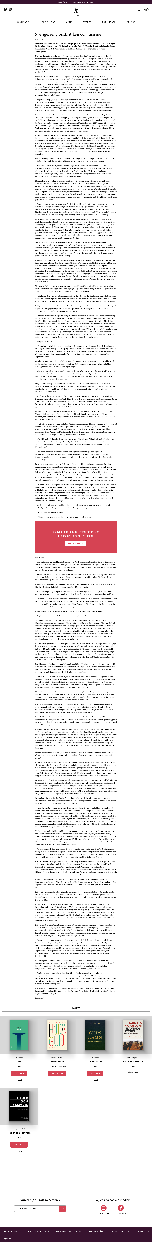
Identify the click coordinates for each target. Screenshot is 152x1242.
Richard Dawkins (57, 1058)
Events (87, 22)
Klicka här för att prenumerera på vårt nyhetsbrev (76, 2)
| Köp (19, 1073)
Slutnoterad (133, 1072)
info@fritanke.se (13, 1231)
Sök (139, 9)
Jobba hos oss (62, 1231)
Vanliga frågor (97, 1231)
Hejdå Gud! (57, 1061)
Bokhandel (23, 22)
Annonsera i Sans (38, 1231)
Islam (19, 1061)
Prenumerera (75, 543)
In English (143, 1231)
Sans (69, 22)
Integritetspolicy (121, 1231)
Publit (20, 1080)
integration (110, 861)
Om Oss (130, 22)
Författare (109, 22)
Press (79, 1231)
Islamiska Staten (133, 1061)
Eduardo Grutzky (23, 1129)
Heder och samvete (19, 1132)
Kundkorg (146, 9)
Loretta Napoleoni (133, 1058)
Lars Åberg (12, 1129)
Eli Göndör (19, 1058)
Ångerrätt (6, 1239)
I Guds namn (95, 1061)
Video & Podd (48, 22)
